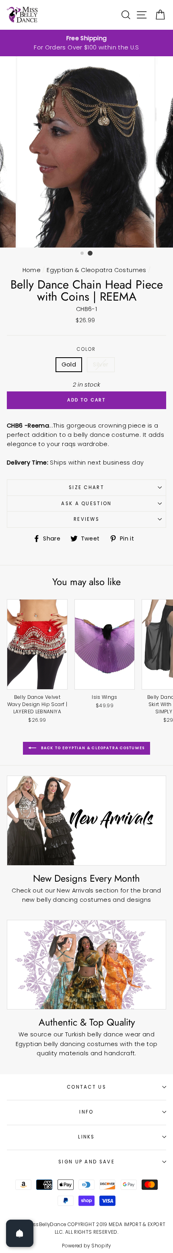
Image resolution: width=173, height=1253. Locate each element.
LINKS (86, 1137)
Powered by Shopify (86, 1246)
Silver (100, 364)
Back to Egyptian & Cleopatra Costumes (91, 748)
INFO (86, 1112)
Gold (69, 364)
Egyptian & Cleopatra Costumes (96, 270)
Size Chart (86, 487)
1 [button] (82, 254)
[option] (86, 43)
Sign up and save (86, 1162)
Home (32, 270)
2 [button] (90, 253)
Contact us (86, 1087)
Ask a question (86, 503)
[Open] (19, 1233)
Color (86, 349)
